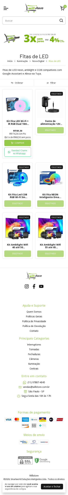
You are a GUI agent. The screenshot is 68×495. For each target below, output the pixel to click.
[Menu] (6, 8)
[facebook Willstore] (34, 286)
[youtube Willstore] (41, 286)
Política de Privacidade (34, 321)
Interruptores (34, 344)
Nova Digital (38, 61)
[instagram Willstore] (26, 286)
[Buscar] (61, 20)
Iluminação (22, 61)
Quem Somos (34, 311)
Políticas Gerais (34, 316)
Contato (34, 330)
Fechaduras (34, 354)
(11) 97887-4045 (36, 382)
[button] (17, 152)
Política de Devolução (34, 326)
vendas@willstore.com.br (36, 386)
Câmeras (34, 358)
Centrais (34, 368)
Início (10, 61)
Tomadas (34, 349)
